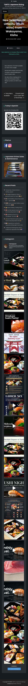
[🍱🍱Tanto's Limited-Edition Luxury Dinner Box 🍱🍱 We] (14, 426)
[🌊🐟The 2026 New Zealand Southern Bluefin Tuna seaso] (14, 571)
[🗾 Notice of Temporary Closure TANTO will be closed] (14, 343)
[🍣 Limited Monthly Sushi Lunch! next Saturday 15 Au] (14, 405)
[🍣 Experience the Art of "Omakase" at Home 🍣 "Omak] (14, 322)
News (18, 48)
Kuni (20, 39)
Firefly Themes (17, 683)
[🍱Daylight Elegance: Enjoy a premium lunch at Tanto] (14, 260)
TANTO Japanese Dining (14, 4)
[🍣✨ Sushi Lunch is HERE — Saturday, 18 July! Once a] (14, 633)
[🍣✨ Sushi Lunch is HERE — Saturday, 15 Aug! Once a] (14, 364)
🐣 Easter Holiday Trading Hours (13, 207)
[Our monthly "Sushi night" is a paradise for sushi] (14, 281)
